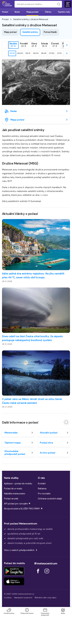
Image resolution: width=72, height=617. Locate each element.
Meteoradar (11, 432)
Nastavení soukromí (23, 597)
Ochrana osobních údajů (50, 498)
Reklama (42, 488)
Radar (17, 12)
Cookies (8, 597)
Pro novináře (44, 493)
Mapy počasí (32, 12)
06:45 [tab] (43, 53)
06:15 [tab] (27, 53)
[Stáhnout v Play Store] (14, 571)
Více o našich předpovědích (19, 550)
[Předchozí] (5, 45)
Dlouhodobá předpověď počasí (15, 452)
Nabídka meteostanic (14, 493)
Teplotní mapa (13, 442)
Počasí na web (11, 498)
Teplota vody (64, 12)
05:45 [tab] (12, 53)
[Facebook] (38, 574)
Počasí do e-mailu (13, 488)
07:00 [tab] (51, 53)
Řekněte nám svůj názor (45, 597)
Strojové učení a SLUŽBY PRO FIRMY (22, 508)
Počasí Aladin (50, 32)
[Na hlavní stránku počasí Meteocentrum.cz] (7, 4)
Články (48, 12)
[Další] (67, 45)
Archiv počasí (47, 452)
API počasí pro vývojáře (16, 503)
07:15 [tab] (59, 53)
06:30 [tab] (36, 53)
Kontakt (42, 483)
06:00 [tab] (20, 53)
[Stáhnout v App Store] (14, 581)
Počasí (5, 12)
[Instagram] (47, 574)
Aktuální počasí (48, 432)
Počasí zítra (46, 442)
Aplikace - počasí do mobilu (18, 483)
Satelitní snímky (30, 32)
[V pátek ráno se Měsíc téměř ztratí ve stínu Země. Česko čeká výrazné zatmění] (36, 373)
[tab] (13, 45)
